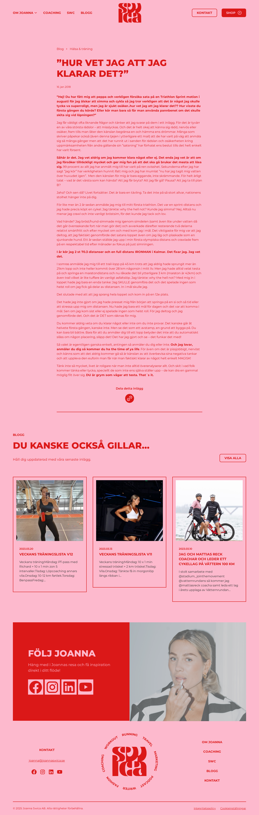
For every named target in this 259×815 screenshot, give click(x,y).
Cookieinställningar (233, 808)
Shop (230, 13)
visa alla (232, 458)
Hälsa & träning (81, 49)
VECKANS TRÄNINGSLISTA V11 (125, 554)
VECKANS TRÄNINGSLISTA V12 (46, 554)
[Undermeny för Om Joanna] (35, 13)
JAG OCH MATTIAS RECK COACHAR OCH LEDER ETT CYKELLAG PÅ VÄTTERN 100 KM (207, 559)
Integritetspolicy (205, 808)
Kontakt (204, 13)
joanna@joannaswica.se (47, 760)
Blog (60, 49)
